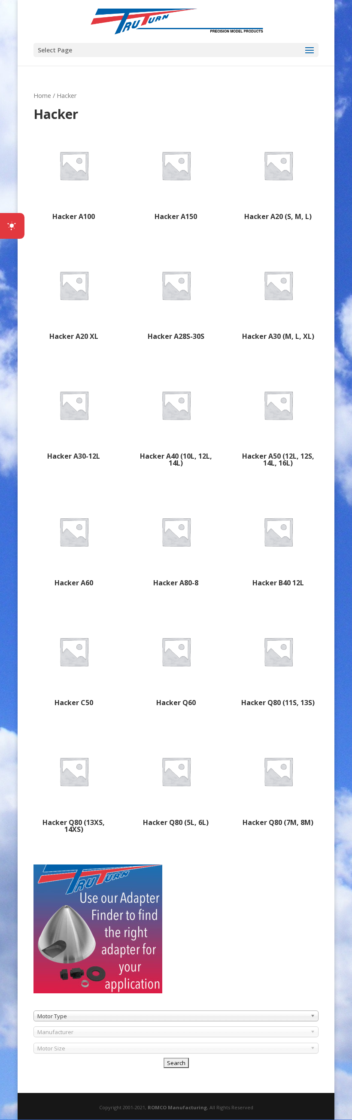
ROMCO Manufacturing (177, 1107)
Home (42, 95)
